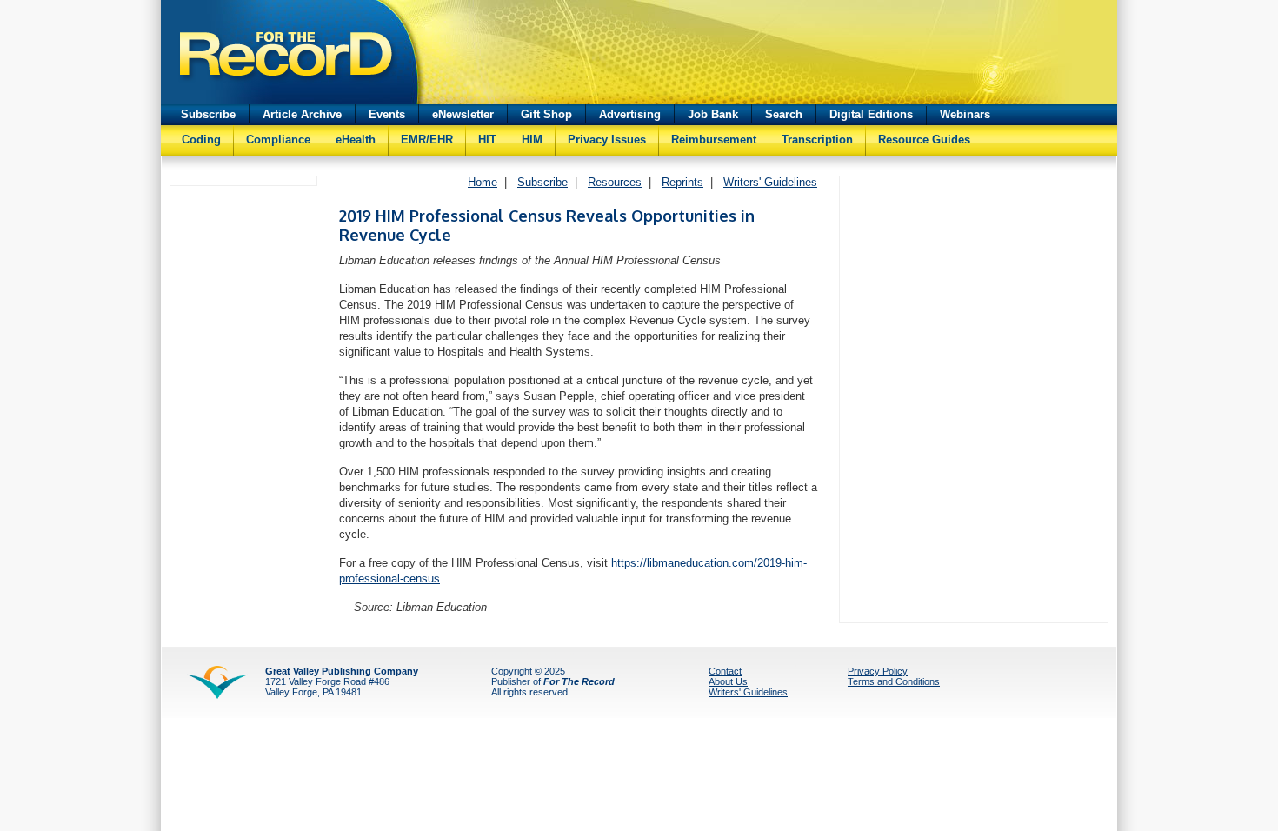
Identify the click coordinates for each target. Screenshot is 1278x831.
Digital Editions (871, 114)
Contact (725, 671)
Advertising (630, 114)
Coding (201, 139)
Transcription (817, 139)
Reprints (682, 182)
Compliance (278, 139)
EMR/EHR (427, 139)
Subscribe (208, 114)
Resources (615, 182)
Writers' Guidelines (770, 182)
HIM (532, 139)
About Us (728, 681)
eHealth (356, 139)
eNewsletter (463, 114)
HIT (487, 139)
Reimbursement (713, 139)
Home (482, 182)
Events (387, 114)
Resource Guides (924, 139)
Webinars (965, 114)
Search (783, 114)
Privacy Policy (878, 671)
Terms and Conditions (894, 681)
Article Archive (302, 114)
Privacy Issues (607, 139)
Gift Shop (546, 114)
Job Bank (713, 114)
